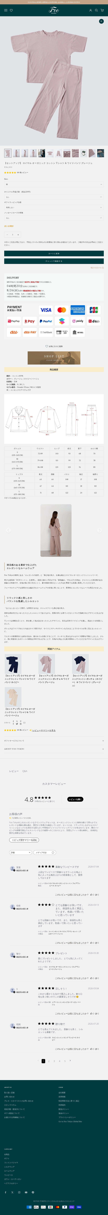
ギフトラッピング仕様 (12, 202)
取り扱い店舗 (9, 1093)
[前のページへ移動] (38, 1060)
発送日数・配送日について (14, 1109)
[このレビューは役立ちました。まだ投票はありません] (91, 894)
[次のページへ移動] (70, 1060)
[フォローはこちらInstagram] (19, 1192)
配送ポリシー (64, 1109)
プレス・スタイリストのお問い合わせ (18, 1101)
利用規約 (62, 1105)
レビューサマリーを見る (44, 730)
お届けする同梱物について (14, 1117)
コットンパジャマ (11, 1162)
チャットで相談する (54, 261)
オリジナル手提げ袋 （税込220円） (18, 192)
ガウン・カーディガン (12, 1179)
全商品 (6, 1154)
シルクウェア (9, 1167)
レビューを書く (75, 799)
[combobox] (20, 852)
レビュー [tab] (14, 771)
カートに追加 (54, 253)
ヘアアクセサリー (11, 1183)
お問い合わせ (9, 1097)
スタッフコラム (10, 1105)
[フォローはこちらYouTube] (26, 1192)
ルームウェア (9, 1171)
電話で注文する (96, 268)
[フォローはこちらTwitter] (12, 1192)
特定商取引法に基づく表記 (69, 1101)
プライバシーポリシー (67, 1117)
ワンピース (8, 1175)
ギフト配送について (12, 1113)
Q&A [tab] (24, 771)
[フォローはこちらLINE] (33, 1192)
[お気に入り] (11, 10)
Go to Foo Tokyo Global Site (70, 1121)
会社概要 (62, 1093)
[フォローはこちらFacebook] (5, 1192)
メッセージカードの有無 (13, 213)
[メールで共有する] (24, 723)
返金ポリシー (64, 1113)
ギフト (6, 1158)
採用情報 (62, 1097)
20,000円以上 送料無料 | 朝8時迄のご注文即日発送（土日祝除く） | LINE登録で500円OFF (54, 2)
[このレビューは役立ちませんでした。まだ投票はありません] (96, 894)
